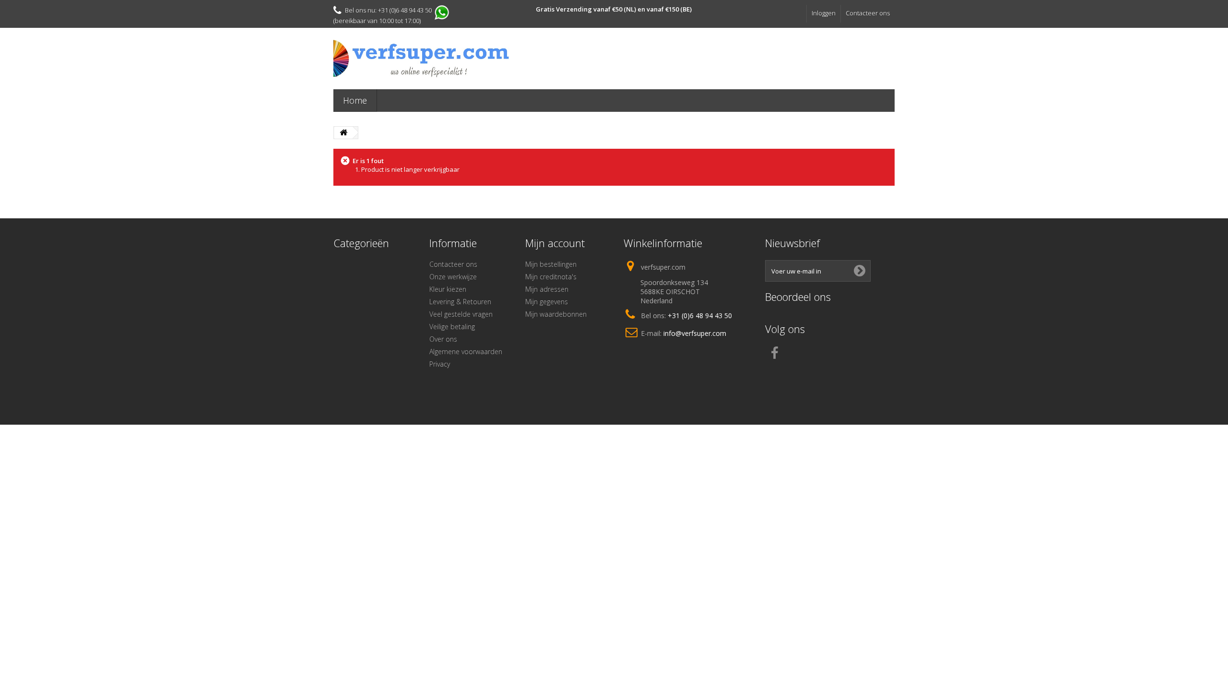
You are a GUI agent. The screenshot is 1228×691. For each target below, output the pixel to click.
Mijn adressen (546, 289)
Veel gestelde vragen (461, 314)
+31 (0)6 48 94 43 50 (700, 315)
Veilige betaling (452, 326)
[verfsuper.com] (422, 58)
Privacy (439, 364)
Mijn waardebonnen (556, 314)
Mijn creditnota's (551, 276)
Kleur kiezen (447, 289)
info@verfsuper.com (694, 333)
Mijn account (555, 243)
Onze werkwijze (453, 276)
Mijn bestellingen (551, 264)
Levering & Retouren (460, 301)
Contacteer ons (868, 13)
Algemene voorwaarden (465, 351)
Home (355, 100)
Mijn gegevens (546, 301)
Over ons (443, 339)
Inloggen (824, 13)
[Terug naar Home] (343, 133)
